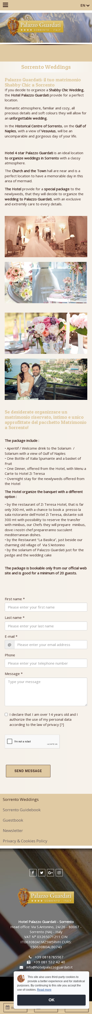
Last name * (15, 617)
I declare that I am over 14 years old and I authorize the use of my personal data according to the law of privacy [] (43, 719)
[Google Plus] (50, 872)
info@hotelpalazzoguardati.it (49, 967)
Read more (44, 989)
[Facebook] (33, 872)
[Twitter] (41, 872)
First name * (15, 598)
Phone (10, 655)
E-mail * (11, 636)
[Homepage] (35, 27)
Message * (14, 673)
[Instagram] (59, 872)
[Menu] (5, 5)
